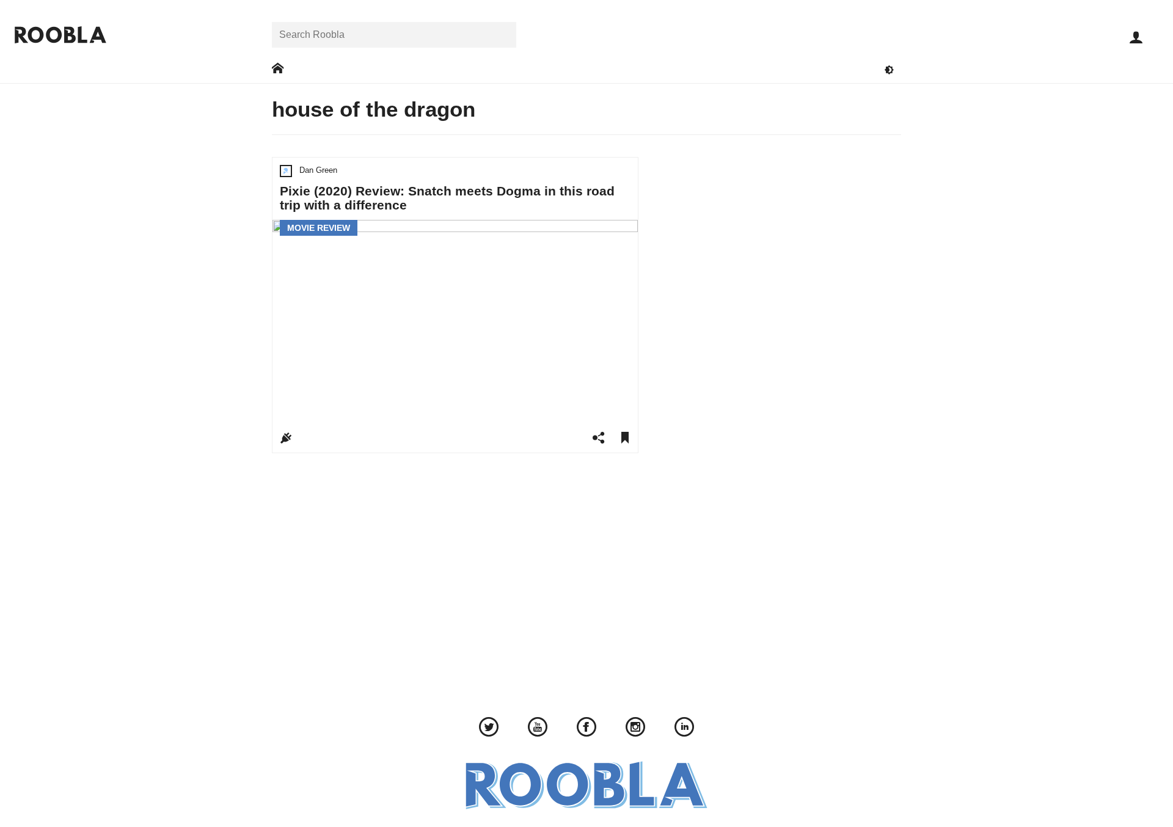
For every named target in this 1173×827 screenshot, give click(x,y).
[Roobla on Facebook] (586, 729)
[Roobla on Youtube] (537, 729)
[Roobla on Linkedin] (684, 729)
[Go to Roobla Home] (60, 34)
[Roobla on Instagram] (635, 729)
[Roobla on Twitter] (489, 729)
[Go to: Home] (278, 68)
